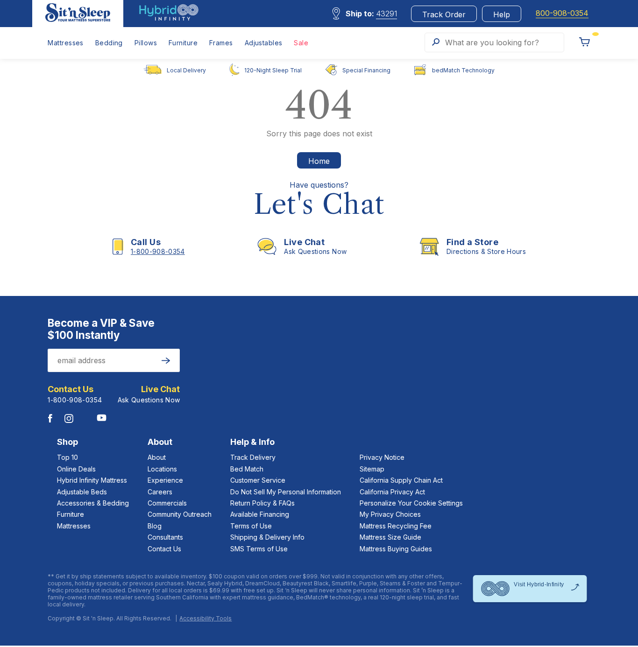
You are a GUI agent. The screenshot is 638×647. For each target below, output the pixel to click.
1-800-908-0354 (75, 400)
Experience (165, 480)
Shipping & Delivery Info (267, 537)
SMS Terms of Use (259, 549)
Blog (155, 526)
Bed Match (246, 469)
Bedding (109, 43)
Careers (160, 492)
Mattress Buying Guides (396, 549)
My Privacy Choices (390, 514)
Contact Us (164, 549)
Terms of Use (251, 526)
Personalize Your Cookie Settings (411, 503)
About (157, 457)
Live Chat (160, 389)
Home (319, 161)
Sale (301, 43)
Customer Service (257, 480)
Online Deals (76, 469)
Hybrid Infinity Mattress (92, 480)
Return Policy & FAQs (262, 503)
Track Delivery (253, 457)
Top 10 (67, 457)
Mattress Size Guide (390, 537)
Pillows (146, 43)
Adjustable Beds (82, 492)
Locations (162, 469)
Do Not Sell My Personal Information (285, 492)
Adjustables (264, 43)
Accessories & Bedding (93, 503)
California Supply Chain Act (401, 480)
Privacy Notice (382, 457)
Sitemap (372, 469)
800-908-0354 (562, 13)
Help (501, 14)
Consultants (165, 537)
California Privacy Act (392, 492)
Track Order (444, 14)
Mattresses (65, 43)
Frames (221, 43)
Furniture (183, 43)
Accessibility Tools (205, 618)
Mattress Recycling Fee (396, 526)
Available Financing (259, 514)
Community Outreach (180, 514)
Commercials (167, 503)
